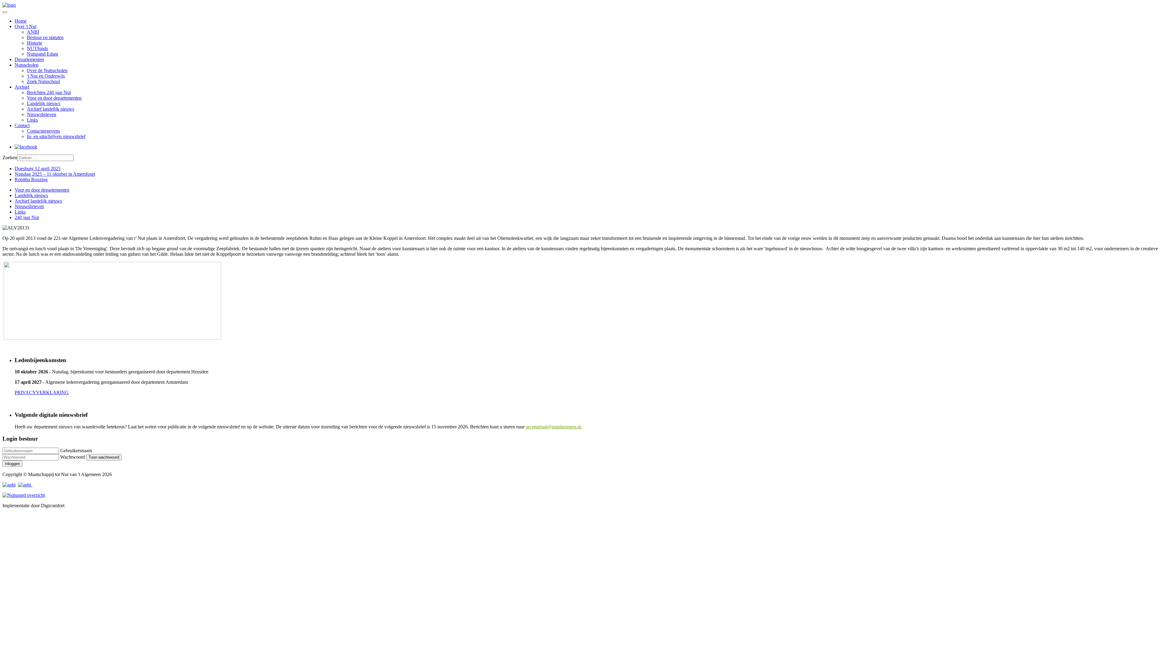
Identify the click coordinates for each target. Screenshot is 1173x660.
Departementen (29, 59)
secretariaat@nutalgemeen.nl (553, 426)
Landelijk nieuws (43, 103)
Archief (22, 87)
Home (21, 21)
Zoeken (9, 157)
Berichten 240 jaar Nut (49, 92)
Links (32, 120)
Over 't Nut (25, 26)
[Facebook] (26, 146)
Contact (22, 125)
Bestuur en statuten (45, 37)
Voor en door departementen (54, 98)
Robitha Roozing (31, 179)
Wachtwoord (72, 457)
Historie (34, 43)
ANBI (33, 32)
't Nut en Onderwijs (46, 76)
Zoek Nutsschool (43, 81)
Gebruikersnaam (76, 450)
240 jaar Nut (27, 217)
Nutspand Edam (42, 54)
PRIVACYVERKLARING (42, 392)
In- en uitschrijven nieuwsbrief (56, 136)
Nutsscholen (26, 65)
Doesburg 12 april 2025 (37, 168)
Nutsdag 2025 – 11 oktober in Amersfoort (55, 174)
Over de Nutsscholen (47, 70)
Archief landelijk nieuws (50, 109)
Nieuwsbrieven (41, 114)
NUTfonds (37, 48)
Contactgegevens (43, 131)
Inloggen (12, 463)
